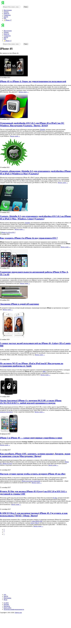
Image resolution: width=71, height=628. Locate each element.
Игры (5, 599)
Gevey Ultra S (34, 523)
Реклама (6, 604)
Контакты (7, 606)
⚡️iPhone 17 (7, 20)
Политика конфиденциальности (14, 609)
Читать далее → (24, 92)
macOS (6, 17)
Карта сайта (7, 608)
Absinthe (42, 129)
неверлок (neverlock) (6, 412)
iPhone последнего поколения (31, 481)
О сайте (6, 603)
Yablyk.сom (18, 612)
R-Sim (55, 498)
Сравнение (7, 15)
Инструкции (8, 10)
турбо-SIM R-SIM (36, 521)
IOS (5, 18)
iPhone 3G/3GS (7, 463)
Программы (7, 598)
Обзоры (6, 12)
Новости (6, 13)
